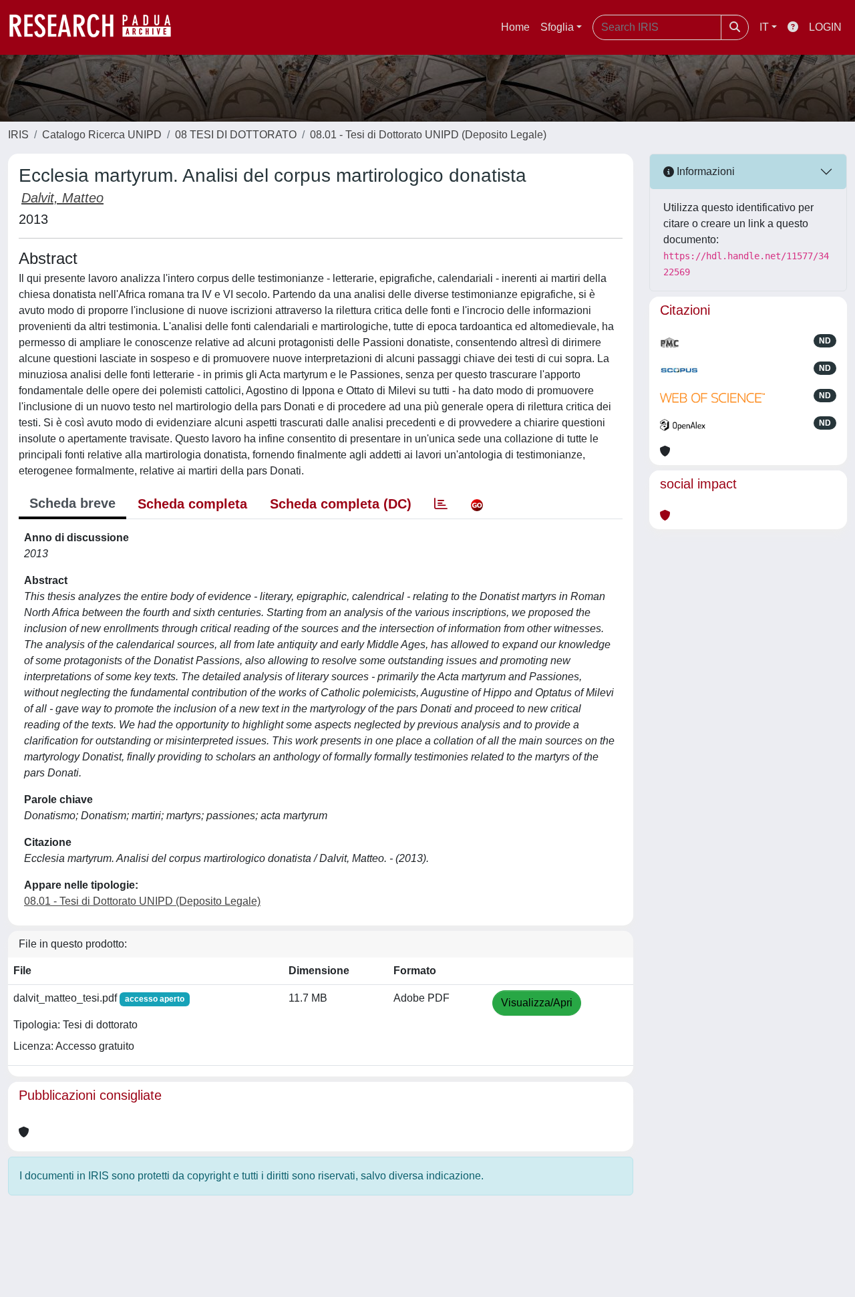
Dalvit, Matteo (62, 197)
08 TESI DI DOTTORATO (236, 134)
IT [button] (764, 27)
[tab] (441, 504)
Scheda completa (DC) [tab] (340, 503)
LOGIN (825, 27)
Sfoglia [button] (557, 27)
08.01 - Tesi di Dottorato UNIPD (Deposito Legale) (428, 134)
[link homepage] (97, 27)
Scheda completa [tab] (192, 503)
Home (515, 27)
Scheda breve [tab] (72, 503)
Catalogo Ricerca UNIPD (102, 134)
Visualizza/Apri (536, 1002)
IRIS (18, 134)
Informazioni (704, 171)
